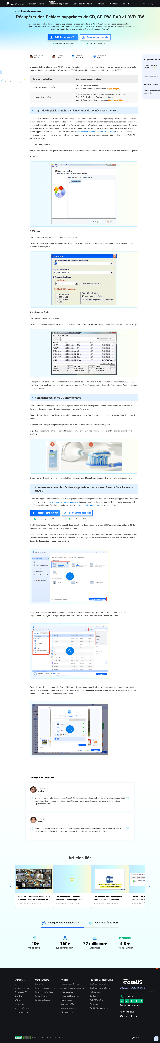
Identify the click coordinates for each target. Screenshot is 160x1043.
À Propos (18, 984)
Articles (64, 980)
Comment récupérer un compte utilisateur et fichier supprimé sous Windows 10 (70, 898)
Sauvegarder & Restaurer (82, 4)
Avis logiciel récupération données (72, 988)
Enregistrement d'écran (68, 1008)
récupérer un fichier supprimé (88, 505)
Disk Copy (93, 996)
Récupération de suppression (31, 11)
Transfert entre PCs (67, 1004)
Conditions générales (42, 1000)
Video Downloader (67, 1012)
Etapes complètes (114, 89)
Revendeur (18, 996)
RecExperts (94, 1004)
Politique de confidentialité (44, 992)
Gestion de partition (67, 992)
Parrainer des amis (21, 1012)
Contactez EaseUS (21, 992)
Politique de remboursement (45, 988)
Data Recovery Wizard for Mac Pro (102, 988)
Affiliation (18, 1000)
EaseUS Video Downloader (99, 1008)
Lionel (59, 58)
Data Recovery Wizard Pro (99, 984)
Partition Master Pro (97, 992)
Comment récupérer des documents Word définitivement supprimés (108, 898)
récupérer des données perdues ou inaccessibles (96, 132)
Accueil (17, 11)
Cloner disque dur (66, 1000)
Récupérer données (36, 4)
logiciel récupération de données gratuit (63, 502)
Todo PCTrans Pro (96, 1000)
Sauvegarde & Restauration (70, 996)
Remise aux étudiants (22, 1008)
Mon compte (19, 1004)
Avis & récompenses (22, 988)
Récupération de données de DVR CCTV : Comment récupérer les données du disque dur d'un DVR (34, 898)
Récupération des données (70, 984)
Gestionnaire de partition (58, 4)
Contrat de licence (41, 996)
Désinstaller (39, 984)
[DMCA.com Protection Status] (27, 1037)
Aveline (36, 58)
